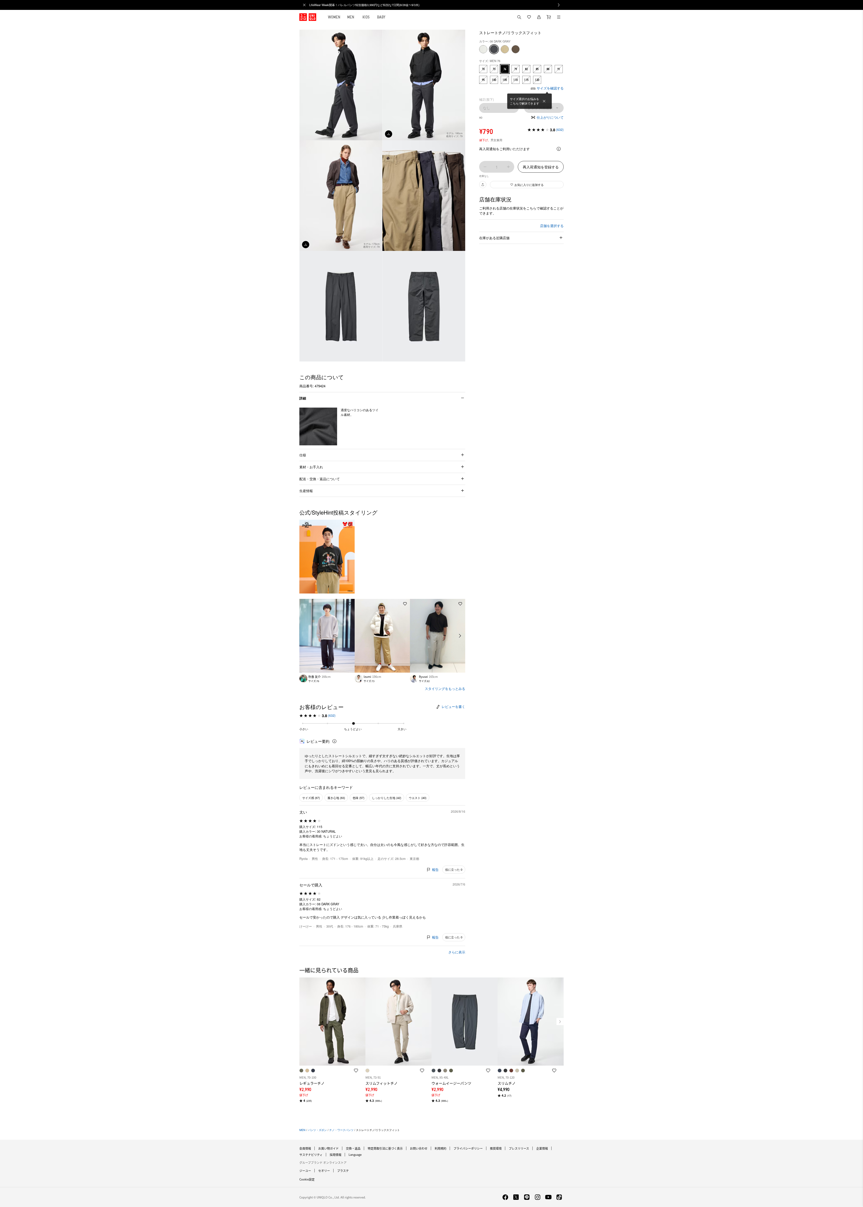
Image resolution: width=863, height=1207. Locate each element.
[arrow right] (460, 636)
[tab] (334, 17)
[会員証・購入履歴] (539, 17)
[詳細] (559, 149)
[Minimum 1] (485, 167)
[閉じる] (544, 101)
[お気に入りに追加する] (350, 525)
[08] (494, 49)
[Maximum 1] (508, 167)
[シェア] (482, 184)
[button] (318, 426)
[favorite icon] (356, 1070)
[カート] (549, 17)
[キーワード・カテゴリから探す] (519, 17)
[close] (304, 5)
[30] (483, 49)
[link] (436, 5)
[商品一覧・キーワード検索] (559, 17)
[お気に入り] (529, 17)
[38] (516, 49)
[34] (505, 49)
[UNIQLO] (307, 17)
